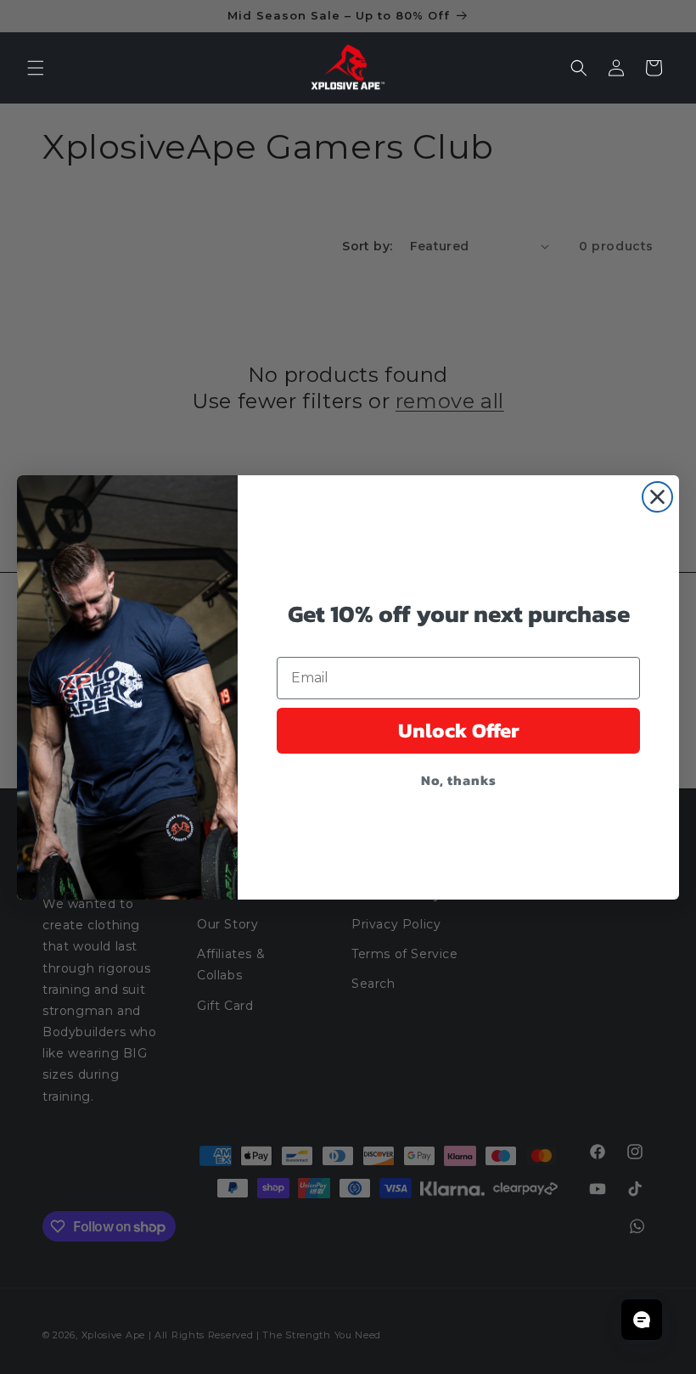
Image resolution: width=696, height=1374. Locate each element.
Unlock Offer (458, 730)
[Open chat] (641, 1319)
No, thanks (459, 780)
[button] (35, 68)
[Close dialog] (657, 497)
